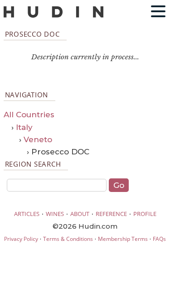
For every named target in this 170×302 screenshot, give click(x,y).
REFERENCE (111, 214)
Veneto (38, 139)
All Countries (29, 114)
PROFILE (144, 214)
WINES (55, 214)
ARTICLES (26, 214)
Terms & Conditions (68, 239)
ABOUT (79, 214)
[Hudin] (53, 15)
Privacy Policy (21, 239)
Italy (24, 127)
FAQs (159, 239)
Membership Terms (123, 239)
